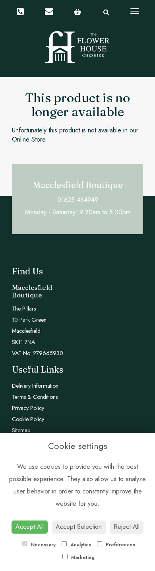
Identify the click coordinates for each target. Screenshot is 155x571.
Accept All (29, 526)
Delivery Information (35, 386)
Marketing (82, 557)
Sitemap (21, 430)
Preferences (119, 544)
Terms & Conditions (35, 397)
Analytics (80, 544)
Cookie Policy (28, 419)
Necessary (42, 544)
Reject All (127, 526)
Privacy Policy (28, 408)
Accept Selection (79, 526)
